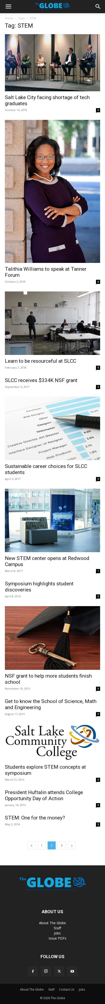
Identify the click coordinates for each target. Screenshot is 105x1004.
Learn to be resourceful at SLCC (40, 361)
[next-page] (72, 845)
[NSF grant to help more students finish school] (52, 638)
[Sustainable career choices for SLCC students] (52, 428)
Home (9, 18)
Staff (57, 928)
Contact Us (66, 989)
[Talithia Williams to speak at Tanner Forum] (52, 191)
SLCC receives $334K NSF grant (41, 380)
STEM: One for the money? (35, 818)
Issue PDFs (57, 938)
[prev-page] (31, 845)
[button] (8, 6)
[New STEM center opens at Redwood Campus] (52, 520)
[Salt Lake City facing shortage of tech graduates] (52, 62)
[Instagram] (46, 971)
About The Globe (52, 923)
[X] (59, 971)
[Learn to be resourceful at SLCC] (52, 323)
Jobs (57, 933)
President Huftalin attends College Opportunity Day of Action (44, 795)
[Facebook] (33, 971)
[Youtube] (72, 971)
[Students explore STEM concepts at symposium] (52, 742)
